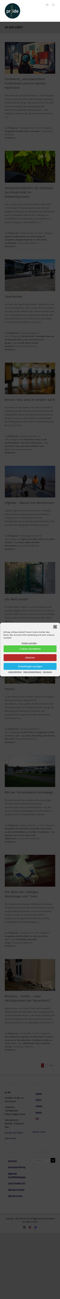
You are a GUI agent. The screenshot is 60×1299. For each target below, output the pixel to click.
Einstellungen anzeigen (30, 666)
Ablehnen (30, 657)
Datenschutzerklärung (32, 672)
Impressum (47, 672)
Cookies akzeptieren (30, 648)
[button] (55, 626)
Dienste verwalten (29, 643)
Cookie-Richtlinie (15, 672)
